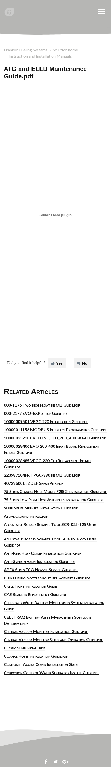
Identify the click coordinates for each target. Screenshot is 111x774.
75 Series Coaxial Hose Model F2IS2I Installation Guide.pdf (55, 491)
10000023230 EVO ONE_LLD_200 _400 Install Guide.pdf (55, 437)
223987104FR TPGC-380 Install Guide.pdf (42, 474)
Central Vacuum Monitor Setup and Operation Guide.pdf (53, 639)
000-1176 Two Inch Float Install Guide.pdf (42, 404)
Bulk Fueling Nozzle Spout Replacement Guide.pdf (47, 577)
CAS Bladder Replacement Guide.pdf (35, 594)
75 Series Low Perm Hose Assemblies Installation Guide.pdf (54, 499)
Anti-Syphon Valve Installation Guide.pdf (39, 561)
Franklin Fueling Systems (25, 49)
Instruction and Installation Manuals (40, 56)
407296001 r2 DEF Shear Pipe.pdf (33, 483)
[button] (101, 10)
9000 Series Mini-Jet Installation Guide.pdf (41, 507)
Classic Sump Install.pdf (24, 647)
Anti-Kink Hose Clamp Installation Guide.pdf (42, 553)
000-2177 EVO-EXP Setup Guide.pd (35, 413)
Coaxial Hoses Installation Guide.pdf (36, 656)
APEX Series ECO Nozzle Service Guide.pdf (41, 569)
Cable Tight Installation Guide (30, 586)
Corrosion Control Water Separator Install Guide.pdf (51, 672)
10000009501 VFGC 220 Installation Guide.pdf (46, 421)
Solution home (65, 49)
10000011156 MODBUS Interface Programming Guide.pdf (55, 429)
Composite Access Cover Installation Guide (41, 664)
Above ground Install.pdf (26, 516)
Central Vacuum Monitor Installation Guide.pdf (46, 631)
